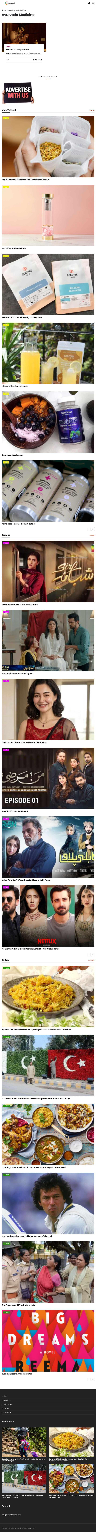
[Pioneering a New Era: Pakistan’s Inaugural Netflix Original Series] (48, 916)
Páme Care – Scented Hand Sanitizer (18, 524)
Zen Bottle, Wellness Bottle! (14, 248)
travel (8, 46)
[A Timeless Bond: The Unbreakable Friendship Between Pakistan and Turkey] (48, 1065)
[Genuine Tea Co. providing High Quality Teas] (48, 284)
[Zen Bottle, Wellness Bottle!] (48, 215)
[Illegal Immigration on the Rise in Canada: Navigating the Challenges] (24, 1442)
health (91, 110)
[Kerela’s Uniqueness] (24, 37)
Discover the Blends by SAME (15, 386)
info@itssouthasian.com (11, 1515)
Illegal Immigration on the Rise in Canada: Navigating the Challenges (23, 1460)
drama (92, 535)
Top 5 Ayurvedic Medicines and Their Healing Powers (25, 179)
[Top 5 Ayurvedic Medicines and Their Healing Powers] (48, 146)
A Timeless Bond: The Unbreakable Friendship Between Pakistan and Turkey (36, 1098)
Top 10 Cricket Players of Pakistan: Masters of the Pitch (27, 1236)
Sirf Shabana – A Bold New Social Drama (20, 604)
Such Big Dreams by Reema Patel (17, 1374)
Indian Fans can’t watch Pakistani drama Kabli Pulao (26, 880)
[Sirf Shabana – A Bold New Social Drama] (48, 571)
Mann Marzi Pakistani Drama (15, 811)
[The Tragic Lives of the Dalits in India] (48, 1272)
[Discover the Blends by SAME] (48, 353)
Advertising (8, 1404)
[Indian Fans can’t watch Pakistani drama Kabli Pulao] (48, 847)
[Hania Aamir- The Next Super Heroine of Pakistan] (48, 709)
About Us (7, 1400)
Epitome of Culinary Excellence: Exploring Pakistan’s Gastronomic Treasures (36, 1029)
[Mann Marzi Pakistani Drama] (48, 778)
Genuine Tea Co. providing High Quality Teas (22, 317)
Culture (91, 960)
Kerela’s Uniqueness (17, 49)
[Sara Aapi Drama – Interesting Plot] (48, 640)
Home (4, 10)
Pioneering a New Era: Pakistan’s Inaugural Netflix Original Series (30, 949)
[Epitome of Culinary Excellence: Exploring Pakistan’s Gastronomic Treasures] (48, 996)
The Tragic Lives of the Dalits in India (18, 1305)
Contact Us (8, 1412)
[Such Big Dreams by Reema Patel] (48, 1341)
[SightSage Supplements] (48, 422)
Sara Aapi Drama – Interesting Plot (17, 673)
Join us (6, 1408)
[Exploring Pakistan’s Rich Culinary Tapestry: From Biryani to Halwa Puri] (48, 1134)
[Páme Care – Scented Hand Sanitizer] (48, 491)
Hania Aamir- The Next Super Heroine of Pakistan (24, 742)
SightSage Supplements (13, 455)
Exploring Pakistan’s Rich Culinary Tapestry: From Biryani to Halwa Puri (34, 1167)
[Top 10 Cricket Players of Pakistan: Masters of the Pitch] (48, 1203)
